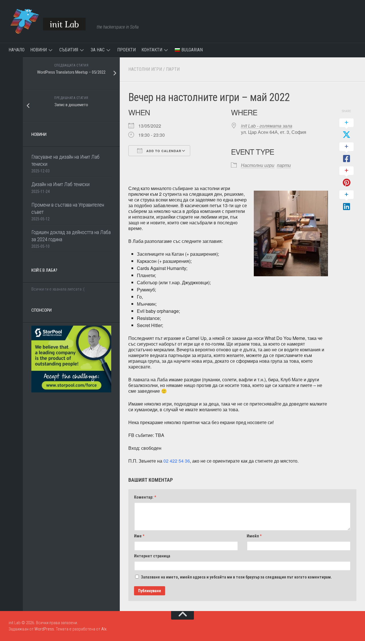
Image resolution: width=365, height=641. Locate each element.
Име (139, 536)
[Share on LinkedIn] (346, 200)
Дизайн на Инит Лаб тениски (60, 184)
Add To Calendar (163, 151)
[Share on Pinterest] (346, 177)
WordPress (44, 629)
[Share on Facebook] (346, 153)
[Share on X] (346, 129)
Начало (17, 50)
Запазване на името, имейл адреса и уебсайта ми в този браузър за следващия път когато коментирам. (236, 577)
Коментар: (145, 497)
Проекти (126, 50)
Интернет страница (152, 556)
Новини (38, 50)
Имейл (254, 536)
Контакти (151, 50)
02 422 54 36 (176, 460)
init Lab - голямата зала (266, 125)
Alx (103, 629)
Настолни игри (145, 69)
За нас (98, 50)
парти (173, 69)
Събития (68, 50)
